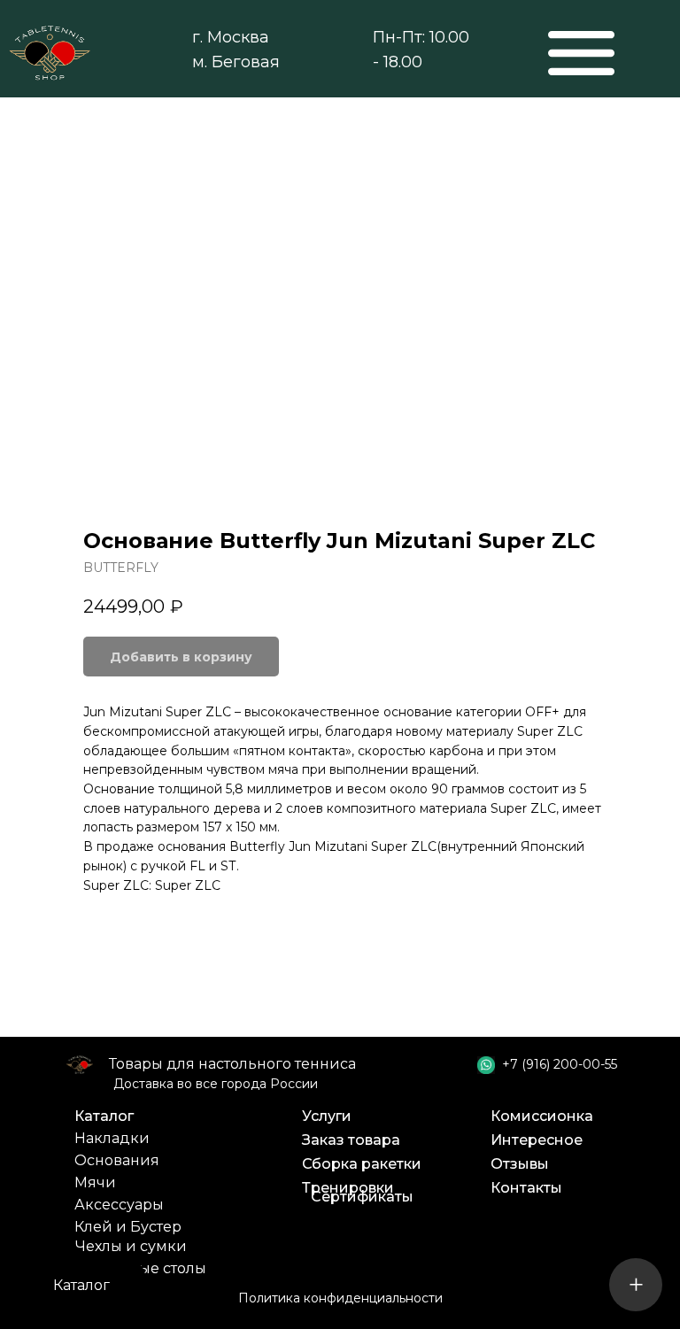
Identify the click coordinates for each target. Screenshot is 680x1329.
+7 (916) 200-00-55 (559, 1064)
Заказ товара (351, 1140)
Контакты (526, 1187)
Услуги (327, 1116)
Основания (116, 1160)
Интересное (537, 1140)
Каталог (104, 1116)
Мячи (95, 1182)
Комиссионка (542, 1116)
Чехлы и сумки (131, 1246)
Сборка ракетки (361, 1163)
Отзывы (520, 1163)
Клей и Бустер (128, 1226)
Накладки (112, 1138)
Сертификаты (362, 1196)
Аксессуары (119, 1204)
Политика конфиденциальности (340, 1298)
